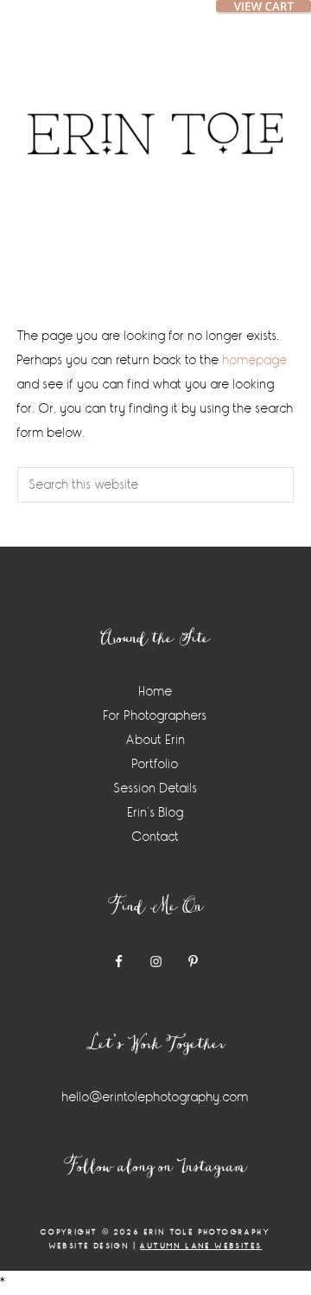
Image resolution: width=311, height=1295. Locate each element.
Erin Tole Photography (155, 116)
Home (156, 691)
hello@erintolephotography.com (155, 1097)
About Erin (156, 740)
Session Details (156, 788)
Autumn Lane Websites (201, 1246)
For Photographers (155, 716)
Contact (156, 837)
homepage (255, 360)
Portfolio (155, 764)
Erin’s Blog (156, 813)
